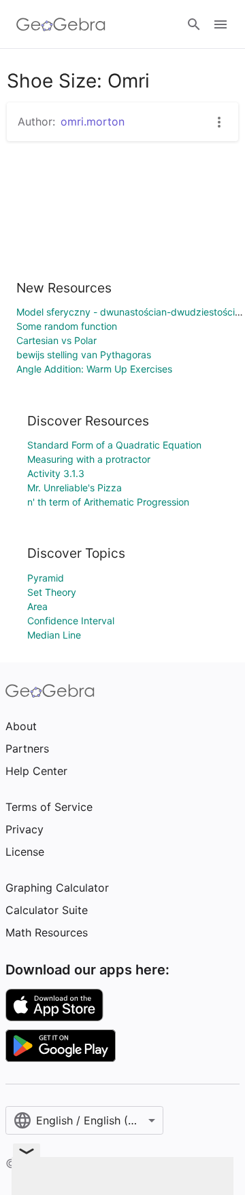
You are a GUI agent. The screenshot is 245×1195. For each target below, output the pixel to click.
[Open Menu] (220, 24)
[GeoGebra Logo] (60, 24)
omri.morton (93, 121)
